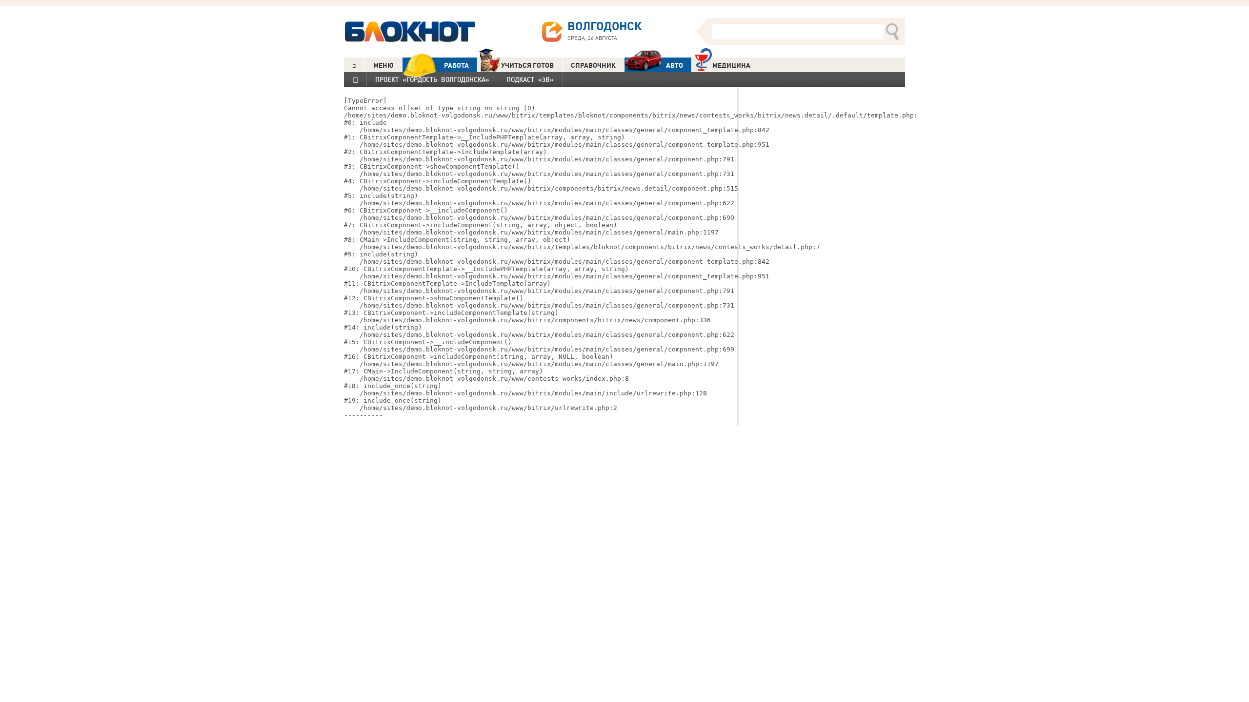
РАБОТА (456, 65)
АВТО (674, 65)
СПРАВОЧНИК (593, 65)
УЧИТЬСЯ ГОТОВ (527, 65)
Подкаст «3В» (530, 79)
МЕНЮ (383, 65)
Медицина (731, 65)
